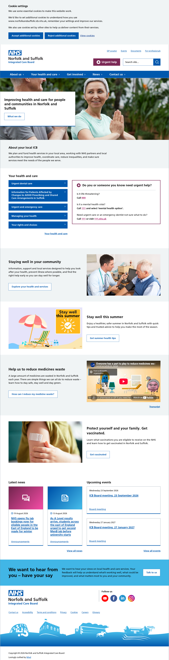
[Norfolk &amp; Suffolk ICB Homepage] (26, 56)
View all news (74, 550)
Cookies (74, 612)
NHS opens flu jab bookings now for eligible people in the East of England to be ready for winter (24, 525)
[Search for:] (138, 62)
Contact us (116, 74)
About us (15, 74)
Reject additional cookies (61, 35)
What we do (14, 116)
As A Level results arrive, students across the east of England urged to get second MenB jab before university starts (64, 526)
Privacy (63, 612)
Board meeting (97, 509)
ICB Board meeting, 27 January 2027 (111, 527)
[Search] (156, 62)
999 (84, 197)
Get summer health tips (103, 338)
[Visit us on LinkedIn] (122, 598)
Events (124, 51)
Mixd (28, 657)
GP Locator (112, 51)
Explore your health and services (30, 286)
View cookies (87, 35)
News (96, 74)
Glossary (96, 612)
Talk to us (151, 572)
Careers (85, 612)
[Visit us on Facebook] (113, 598)
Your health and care (44, 74)
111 (84, 208)
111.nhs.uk (100, 218)
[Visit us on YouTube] (105, 598)
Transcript (154, 406)
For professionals (152, 51)
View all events (152, 550)
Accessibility (27, 612)
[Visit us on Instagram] (131, 598)
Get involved (75, 74)
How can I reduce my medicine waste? (33, 394)
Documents (136, 51)
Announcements (20, 541)
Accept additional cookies (26, 35)
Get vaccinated (98, 454)
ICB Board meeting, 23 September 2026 (113, 495)
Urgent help (109, 62)
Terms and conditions (46, 612)
